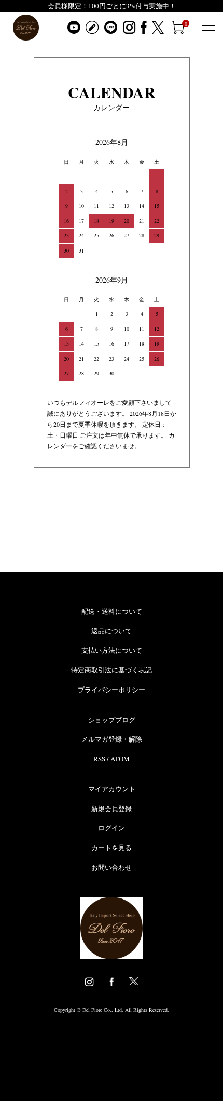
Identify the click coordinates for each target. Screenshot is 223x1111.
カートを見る (111, 847)
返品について (111, 631)
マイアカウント (111, 788)
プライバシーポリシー (111, 689)
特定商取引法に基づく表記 (111, 669)
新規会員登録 (111, 808)
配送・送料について (111, 611)
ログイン (111, 827)
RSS (99, 758)
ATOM (120, 758)
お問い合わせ (111, 867)
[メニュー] (207, 27)
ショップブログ (111, 719)
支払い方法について (111, 650)
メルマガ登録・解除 (111, 739)
